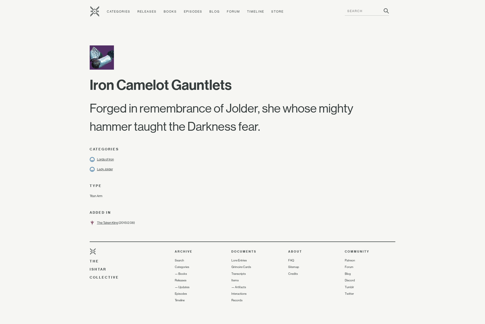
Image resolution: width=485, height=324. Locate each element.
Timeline (255, 11)
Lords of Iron (105, 159)
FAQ (291, 260)
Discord (350, 280)
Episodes (193, 11)
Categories (118, 11)
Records (237, 300)
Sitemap (293, 267)
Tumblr (349, 287)
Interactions (239, 293)
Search (179, 260)
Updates (183, 287)
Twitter (349, 293)
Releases (147, 11)
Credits (293, 274)
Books (170, 11)
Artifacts (240, 287)
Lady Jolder (105, 169)
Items (235, 280)
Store (277, 11)
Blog (214, 11)
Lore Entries (239, 260)
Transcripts (238, 274)
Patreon (350, 260)
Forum (233, 11)
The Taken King (107, 223)
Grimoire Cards (241, 267)
